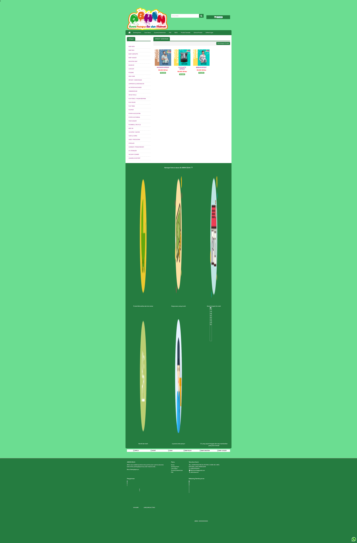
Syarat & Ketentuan (160, 32)
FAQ (170, 32)
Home (173, 465)
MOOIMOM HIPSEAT (163, 67)
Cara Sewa (147, 32)
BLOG (176, 32)
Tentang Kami (137, 32)
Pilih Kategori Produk (223, 43)
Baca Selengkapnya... (133, 469)
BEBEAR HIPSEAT (201, 67)
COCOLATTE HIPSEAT (182, 68)
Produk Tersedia (186, 32)
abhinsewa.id (194, 472)
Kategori (131, 39)
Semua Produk (198, 32)
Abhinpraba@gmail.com (198, 470)
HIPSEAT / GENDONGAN (161, 39)
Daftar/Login (210, 32)
